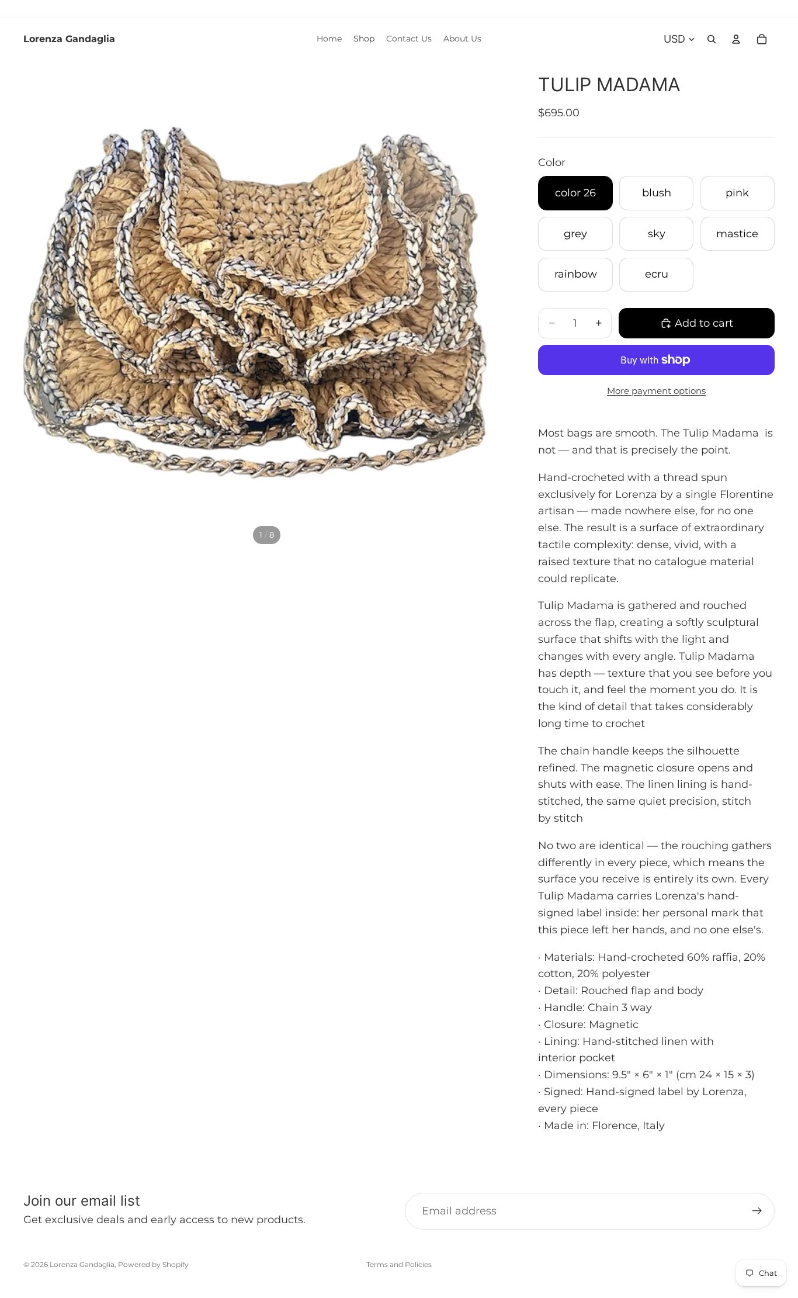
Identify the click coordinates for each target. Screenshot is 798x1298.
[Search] (711, 39)
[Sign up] (757, 1211)
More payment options (656, 390)
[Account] (736, 39)
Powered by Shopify (153, 1264)
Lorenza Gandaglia (82, 1264)
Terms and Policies (399, 1264)
